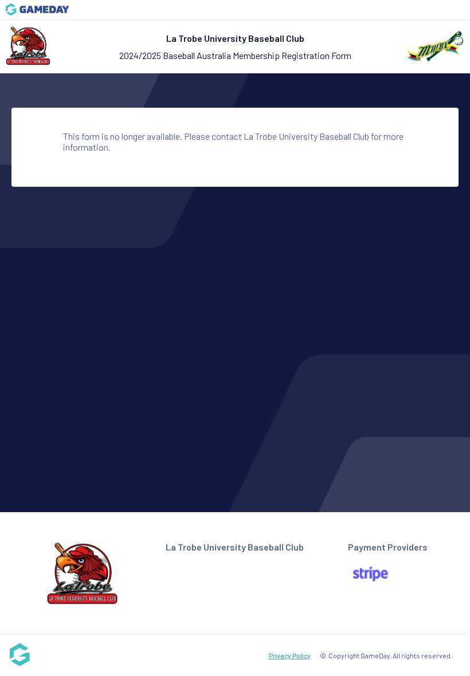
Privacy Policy (290, 655)
